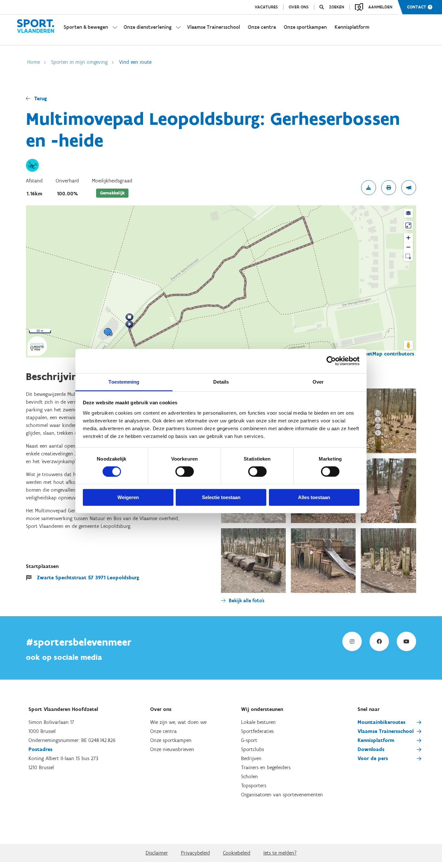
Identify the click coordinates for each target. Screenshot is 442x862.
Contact (416, 7)
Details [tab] (221, 381)
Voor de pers (373, 758)
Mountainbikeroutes (381, 722)
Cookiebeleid (236, 853)
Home (33, 62)
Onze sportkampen (171, 740)
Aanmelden (380, 7)
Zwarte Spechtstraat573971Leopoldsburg (88, 577)
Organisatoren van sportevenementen (282, 794)
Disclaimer (157, 853)
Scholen (249, 776)
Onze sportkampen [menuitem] (305, 27)
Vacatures (266, 7)
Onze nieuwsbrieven (172, 749)
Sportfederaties (257, 731)
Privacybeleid (195, 853)
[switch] (184, 471)
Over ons (299, 7)
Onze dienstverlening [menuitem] (147, 27)
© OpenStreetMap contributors (376, 354)
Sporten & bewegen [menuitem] (86, 27)
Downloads (371, 749)
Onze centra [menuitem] (262, 27)
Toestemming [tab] (123, 381)
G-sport (249, 740)
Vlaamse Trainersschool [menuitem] (213, 27)
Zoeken (336, 7)
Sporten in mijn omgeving (79, 62)
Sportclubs (252, 749)
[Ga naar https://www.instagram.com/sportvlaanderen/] (352, 641)
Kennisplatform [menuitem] (352, 27)
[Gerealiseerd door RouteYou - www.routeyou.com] (37, 352)
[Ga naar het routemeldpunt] (408, 187)
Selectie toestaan (221, 497)
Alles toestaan (314, 497)
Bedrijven (251, 758)
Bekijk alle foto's (246, 600)
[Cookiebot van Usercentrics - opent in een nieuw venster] (331, 361)
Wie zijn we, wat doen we (178, 722)
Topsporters (253, 785)
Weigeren (128, 497)
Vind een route (135, 62)
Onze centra (163, 731)
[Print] (388, 187)
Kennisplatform (376, 740)
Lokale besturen (258, 722)
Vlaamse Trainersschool (386, 731)
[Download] (368, 187)
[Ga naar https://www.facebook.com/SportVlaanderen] (379, 641)
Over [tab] (318, 381)
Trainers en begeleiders (266, 767)
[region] (221, 281)
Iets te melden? (280, 853)
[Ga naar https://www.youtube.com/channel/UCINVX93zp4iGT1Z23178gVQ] (406, 641)
